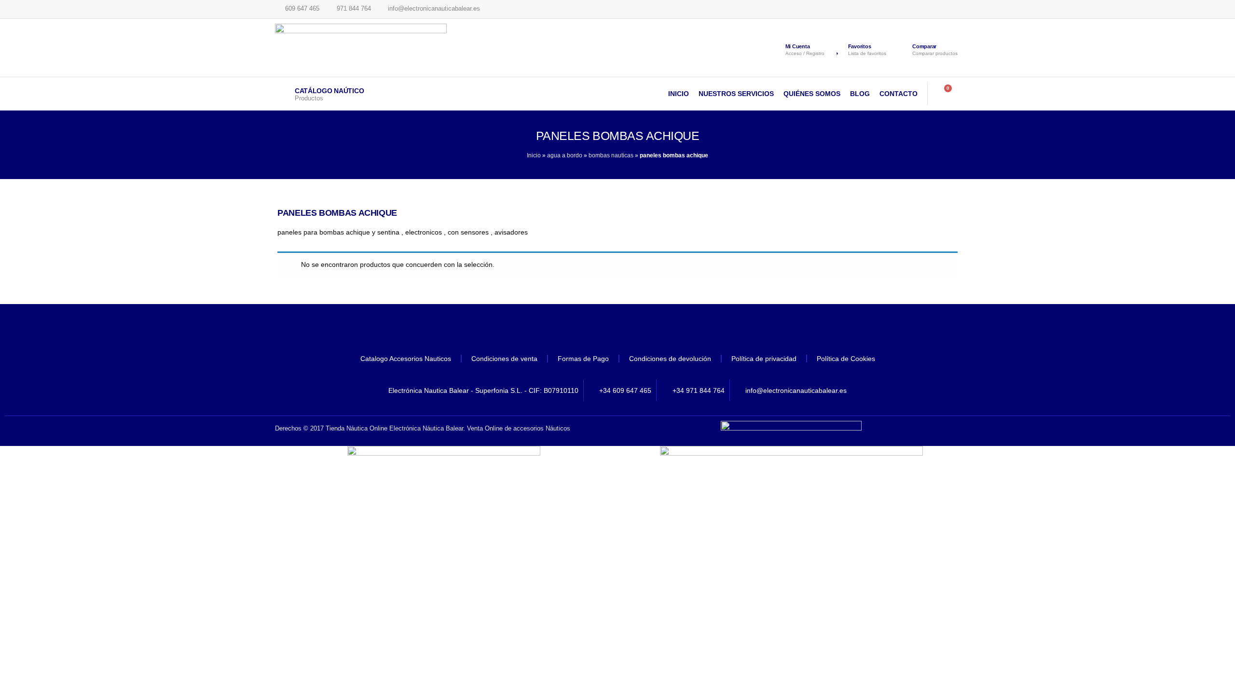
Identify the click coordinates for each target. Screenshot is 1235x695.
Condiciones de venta (504, 358)
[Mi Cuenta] (775, 48)
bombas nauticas (611, 155)
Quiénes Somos (811, 93)
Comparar (924, 46)
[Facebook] (591, 331)
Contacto (898, 93)
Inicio (678, 93)
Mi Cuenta (797, 46)
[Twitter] (617, 331)
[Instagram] (644, 331)
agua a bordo (564, 155)
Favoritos (859, 46)
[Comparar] (901, 49)
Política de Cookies (846, 358)
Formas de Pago (583, 358)
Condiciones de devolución (670, 358)
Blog (860, 93)
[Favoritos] (838, 48)
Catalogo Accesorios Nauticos (405, 358)
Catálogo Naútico (329, 91)
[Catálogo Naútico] (282, 93)
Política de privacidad (763, 358)
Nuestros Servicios (736, 93)
